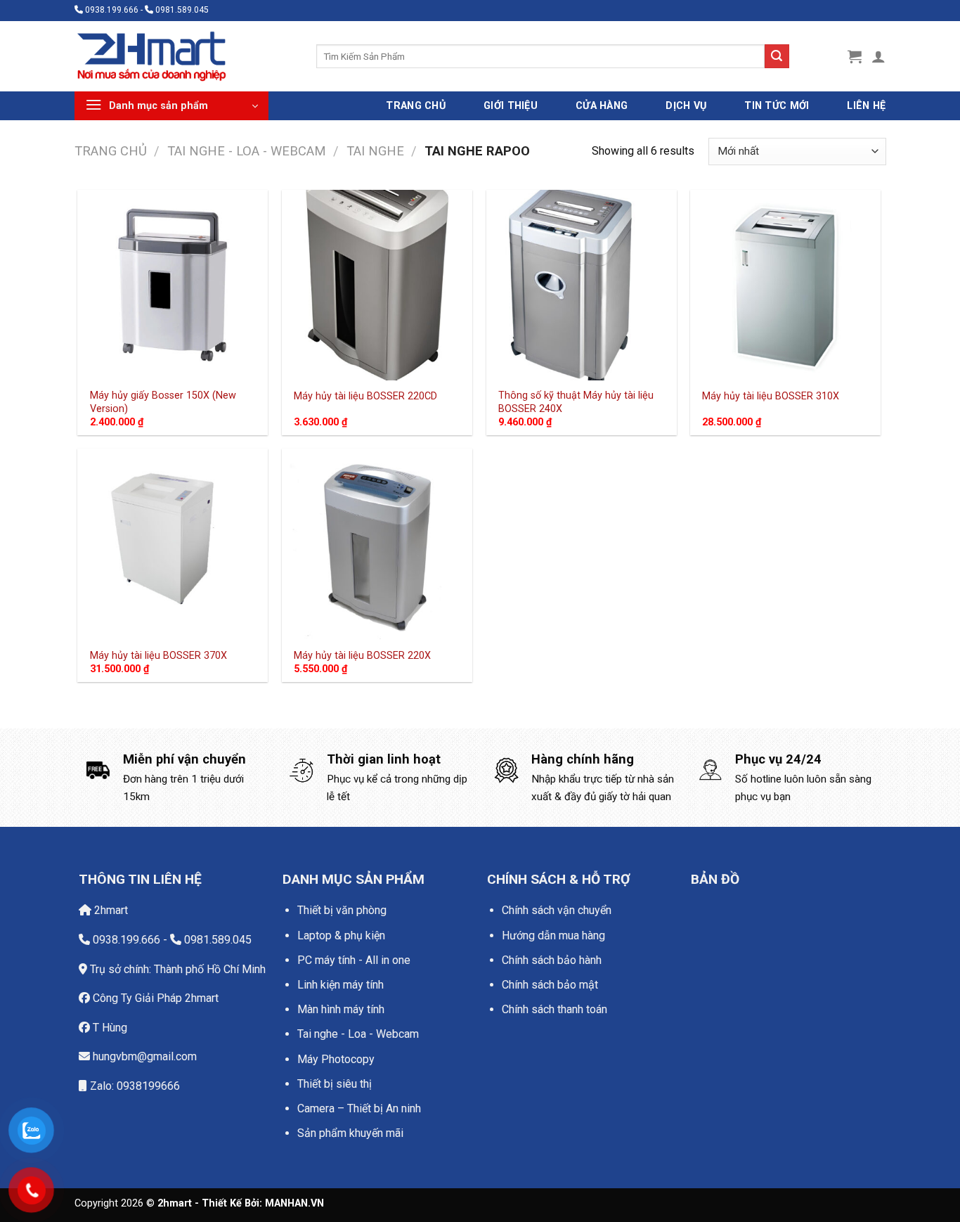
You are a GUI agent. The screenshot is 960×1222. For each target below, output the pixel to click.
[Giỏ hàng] (855, 56)
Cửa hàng (602, 106)
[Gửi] (777, 56)
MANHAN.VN (294, 1203)
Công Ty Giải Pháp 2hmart (154, 998)
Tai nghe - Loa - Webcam (246, 150)
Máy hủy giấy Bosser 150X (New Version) (163, 402)
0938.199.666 (125, 939)
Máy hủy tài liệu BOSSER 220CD (365, 396)
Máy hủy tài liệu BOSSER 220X (362, 656)
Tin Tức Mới (776, 106)
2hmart (109, 910)
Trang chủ (110, 150)
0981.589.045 (216, 939)
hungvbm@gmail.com (143, 1056)
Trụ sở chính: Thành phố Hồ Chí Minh (176, 969)
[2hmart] (184, 56)
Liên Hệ (866, 106)
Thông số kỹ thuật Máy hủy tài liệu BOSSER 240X (576, 402)
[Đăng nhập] (878, 56)
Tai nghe (375, 150)
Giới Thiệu (511, 106)
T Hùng (108, 1027)
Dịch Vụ (686, 106)
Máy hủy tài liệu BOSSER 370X (158, 656)
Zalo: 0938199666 (133, 1086)
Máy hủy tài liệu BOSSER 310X (770, 396)
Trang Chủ (416, 106)
